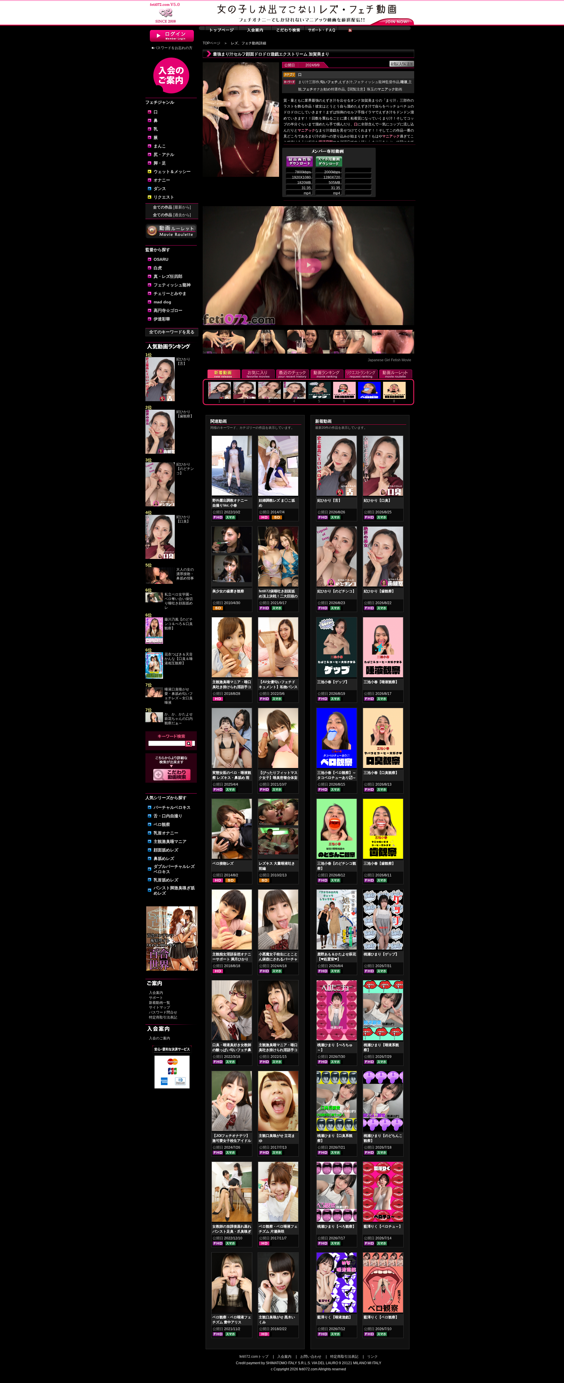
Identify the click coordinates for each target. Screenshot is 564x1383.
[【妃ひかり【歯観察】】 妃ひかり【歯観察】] (383, 558)
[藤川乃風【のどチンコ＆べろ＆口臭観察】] (154, 643)
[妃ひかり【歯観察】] (160, 453)
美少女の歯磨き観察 (228, 591)
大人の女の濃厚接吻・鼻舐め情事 (185, 573)
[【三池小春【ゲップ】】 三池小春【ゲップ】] (336, 648)
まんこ (160, 146)
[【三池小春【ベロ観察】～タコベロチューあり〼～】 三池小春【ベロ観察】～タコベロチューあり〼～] (336, 739)
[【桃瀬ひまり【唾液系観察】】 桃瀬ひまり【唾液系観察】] (383, 1011)
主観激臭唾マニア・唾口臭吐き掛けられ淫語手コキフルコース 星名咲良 (278, 1050)
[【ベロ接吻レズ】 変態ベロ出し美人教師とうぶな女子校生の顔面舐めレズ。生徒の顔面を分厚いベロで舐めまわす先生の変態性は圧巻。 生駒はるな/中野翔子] (232, 830)
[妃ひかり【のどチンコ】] (160, 505)
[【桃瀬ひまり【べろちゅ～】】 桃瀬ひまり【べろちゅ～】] (336, 1011)
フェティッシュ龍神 (172, 285)
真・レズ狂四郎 (168, 276)
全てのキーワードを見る (171, 332)
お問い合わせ (310, 1357)
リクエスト (164, 197)
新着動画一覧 (159, 1003)
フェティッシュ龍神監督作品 (377, 82)
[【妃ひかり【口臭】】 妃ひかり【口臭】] (383, 467)
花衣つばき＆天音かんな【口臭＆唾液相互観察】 (178, 658)
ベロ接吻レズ (223, 863)
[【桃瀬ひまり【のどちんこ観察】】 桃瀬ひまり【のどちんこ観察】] (383, 1102)
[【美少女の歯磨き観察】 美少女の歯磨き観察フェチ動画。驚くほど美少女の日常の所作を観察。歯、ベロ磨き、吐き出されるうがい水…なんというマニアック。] (232, 541)
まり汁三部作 (308, 82)
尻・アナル (164, 154)
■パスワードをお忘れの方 (172, 48)
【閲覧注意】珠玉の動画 (374, 89)
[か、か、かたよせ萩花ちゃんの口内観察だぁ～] (154, 721)
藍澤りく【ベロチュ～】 (383, 1226)
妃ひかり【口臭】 (183, 519)
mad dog (162, 302)
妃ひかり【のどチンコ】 (185, 468)
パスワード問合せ (163, 1012)
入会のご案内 (159, 1038)
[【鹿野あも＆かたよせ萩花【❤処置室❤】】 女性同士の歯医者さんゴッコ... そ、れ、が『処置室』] (336, 921)
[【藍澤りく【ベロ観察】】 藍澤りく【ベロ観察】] (383, 1284)
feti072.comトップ (253, 1357)
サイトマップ (159, 1007)
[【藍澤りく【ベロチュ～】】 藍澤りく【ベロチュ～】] (383, 1193)
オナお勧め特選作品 (324, 89)
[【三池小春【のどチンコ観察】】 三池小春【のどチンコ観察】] (336, 830)
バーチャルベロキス (172, 807)
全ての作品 (172, 207)
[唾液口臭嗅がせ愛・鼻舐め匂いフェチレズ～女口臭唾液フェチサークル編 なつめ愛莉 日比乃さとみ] (154, 696)
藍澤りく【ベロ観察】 (381, 1317)
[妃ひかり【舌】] (160, 400)
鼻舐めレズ (164, 858)
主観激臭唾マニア (170, 841)
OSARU (161, 259)
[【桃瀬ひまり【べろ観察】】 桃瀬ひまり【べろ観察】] (336, 1193)
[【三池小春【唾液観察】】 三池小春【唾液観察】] (383, 648)
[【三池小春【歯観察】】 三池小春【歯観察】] (383, 830)
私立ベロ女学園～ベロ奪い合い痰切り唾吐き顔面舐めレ (178, 601)
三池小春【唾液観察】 (381, 682)
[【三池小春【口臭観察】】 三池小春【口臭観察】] (383, 739)
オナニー (162, 180)
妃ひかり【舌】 (183, 361)
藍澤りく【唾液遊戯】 (334, 1317)
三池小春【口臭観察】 (381, 773)
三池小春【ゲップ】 (333, 682)
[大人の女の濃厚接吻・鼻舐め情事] (160, 583)
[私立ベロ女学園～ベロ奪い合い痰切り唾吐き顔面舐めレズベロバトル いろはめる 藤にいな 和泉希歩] (154, 601)
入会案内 (156, 993)
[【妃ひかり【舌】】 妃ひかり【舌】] (336, 467)
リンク (372, 1357)
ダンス (160, 188)
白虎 (158, 267)
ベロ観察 (162, 824)
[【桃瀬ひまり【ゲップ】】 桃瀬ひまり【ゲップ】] (383, 921)
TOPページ (211, 43)
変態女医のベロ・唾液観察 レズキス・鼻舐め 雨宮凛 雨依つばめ (231, 778)
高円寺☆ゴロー (168, 310)
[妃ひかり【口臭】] (160, 558)
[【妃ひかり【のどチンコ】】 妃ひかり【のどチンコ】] (336, 558)
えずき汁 (346, 82)
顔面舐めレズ (166, 850)
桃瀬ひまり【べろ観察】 (336, 1226)
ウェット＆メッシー (172, 171)
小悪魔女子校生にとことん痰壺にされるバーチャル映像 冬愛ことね (278, 959)
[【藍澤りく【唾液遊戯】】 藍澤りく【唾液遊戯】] (336, 1284)
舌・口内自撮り (168, 816)
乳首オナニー (166, 833)
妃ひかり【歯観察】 (185, 414)
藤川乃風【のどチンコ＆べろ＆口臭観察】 (178, 623)
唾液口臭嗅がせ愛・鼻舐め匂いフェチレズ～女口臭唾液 (178, 696)
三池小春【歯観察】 (379, 863)
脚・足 (160, 163)
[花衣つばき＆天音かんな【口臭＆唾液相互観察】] (154, 677)
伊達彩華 (162, 319)
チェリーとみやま (170, 293)
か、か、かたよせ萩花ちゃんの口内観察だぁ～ (178, 718)
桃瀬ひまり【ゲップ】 (381, 954)
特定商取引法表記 (163, 1017)
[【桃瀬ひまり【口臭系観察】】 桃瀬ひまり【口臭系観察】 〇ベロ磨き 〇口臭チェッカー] (336, 1102)
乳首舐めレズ (166, 880)
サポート (156, 998)
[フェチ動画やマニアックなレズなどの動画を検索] (172, 779)
